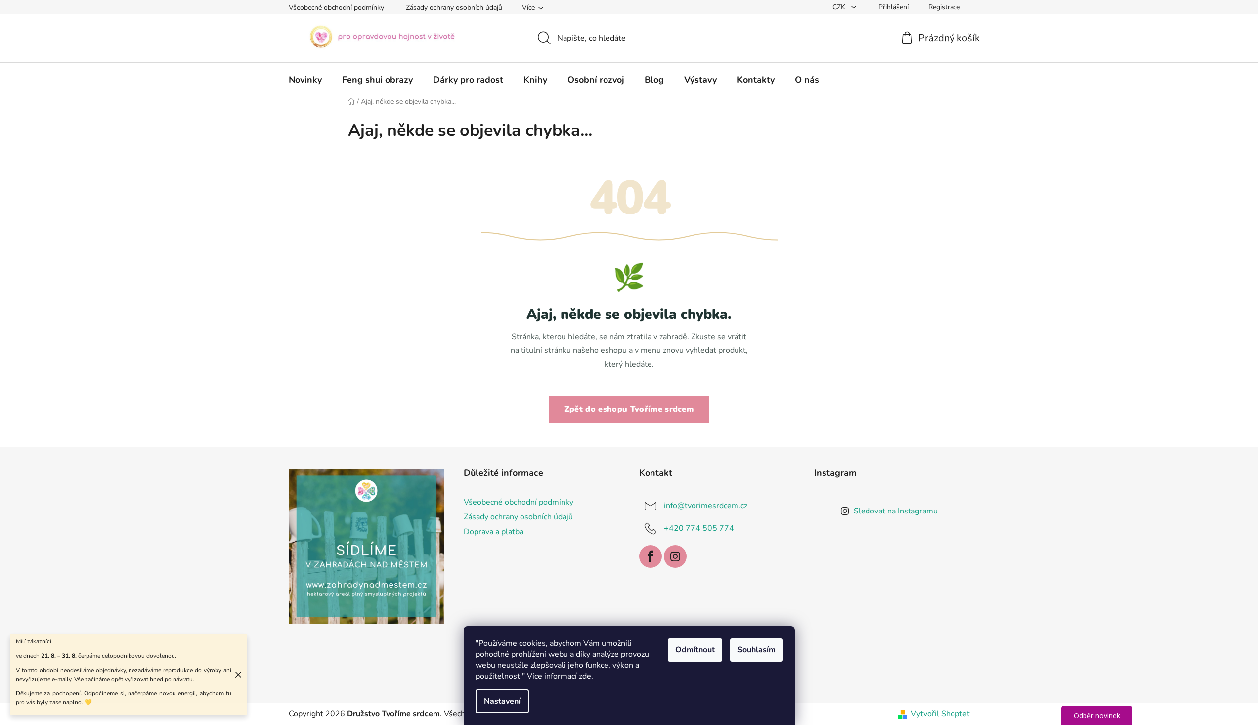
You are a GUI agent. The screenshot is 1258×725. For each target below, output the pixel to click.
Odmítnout (695, 649)
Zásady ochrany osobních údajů (454, 7)
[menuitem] (305, 79)
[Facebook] (650, 556)
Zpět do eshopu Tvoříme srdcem (629, 409)
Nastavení (502, 701)
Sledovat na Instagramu (896, 511)
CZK (839, 7)
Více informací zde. (560, 676)
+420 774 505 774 (699, 528)
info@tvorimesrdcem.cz (705, 505)
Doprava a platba (493, 531)
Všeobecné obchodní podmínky (336, 7)
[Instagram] (675, 556)
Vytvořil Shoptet (940, 713)
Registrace (944, 7)
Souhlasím (756, 649)
